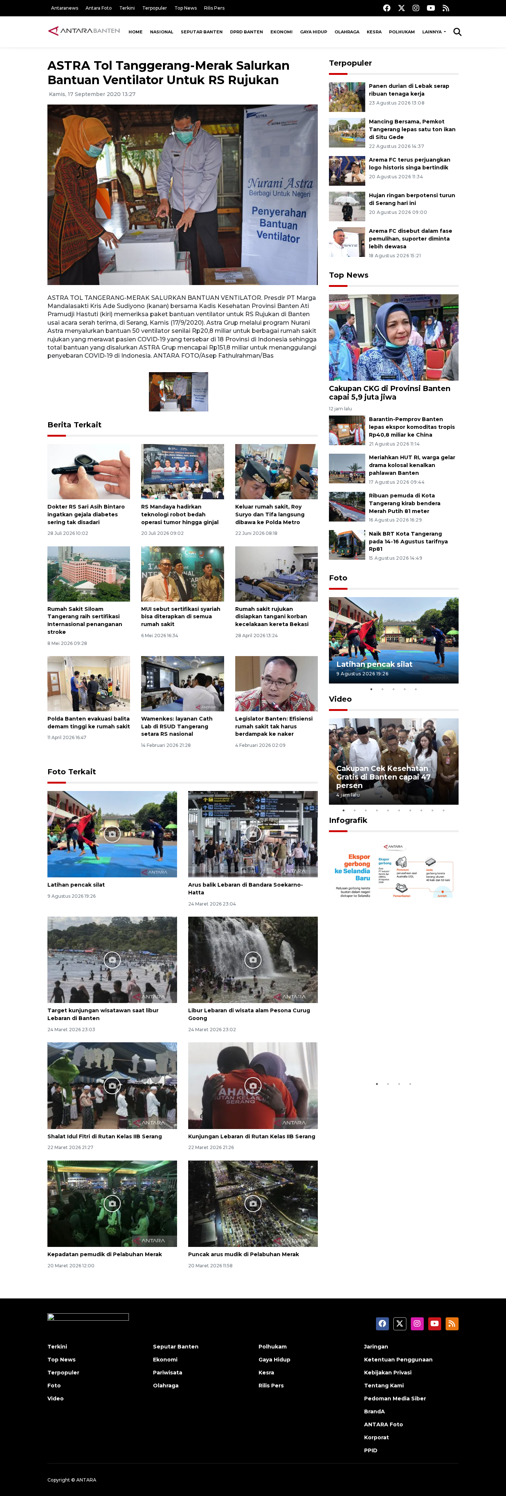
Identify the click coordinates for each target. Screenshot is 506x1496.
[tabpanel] (394, 640)
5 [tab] (416, 689)
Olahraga (346, 31)
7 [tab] (410, 810)
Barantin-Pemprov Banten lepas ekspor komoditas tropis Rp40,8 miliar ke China (412, 427)
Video (340, 699)
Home (136, 31)
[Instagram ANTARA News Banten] (416, 7)
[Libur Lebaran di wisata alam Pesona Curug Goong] (253, 959)
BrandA (374, 1411)
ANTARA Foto (383, 1424)
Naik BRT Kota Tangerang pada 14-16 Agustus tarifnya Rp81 (408, 541)
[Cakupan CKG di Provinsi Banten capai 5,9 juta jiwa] (394, 337)
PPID (370, 1450)
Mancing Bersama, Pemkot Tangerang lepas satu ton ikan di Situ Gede (412, 129)
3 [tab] (393, 689)
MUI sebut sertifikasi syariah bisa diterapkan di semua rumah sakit (180, 617)
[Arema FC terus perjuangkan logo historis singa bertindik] (347, 170)
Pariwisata (167, 1372)
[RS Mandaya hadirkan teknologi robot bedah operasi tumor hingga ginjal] (182, 471)
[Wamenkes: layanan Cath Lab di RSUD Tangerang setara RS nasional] (182, 683)
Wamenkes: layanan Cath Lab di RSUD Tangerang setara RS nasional (177, 726)
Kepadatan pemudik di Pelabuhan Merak (104, 1254)
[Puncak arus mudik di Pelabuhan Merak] (253, 1203)
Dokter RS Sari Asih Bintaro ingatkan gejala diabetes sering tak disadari (86, 514)
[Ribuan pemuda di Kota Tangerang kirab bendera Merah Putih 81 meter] (347, 506)
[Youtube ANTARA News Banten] (431, 7)
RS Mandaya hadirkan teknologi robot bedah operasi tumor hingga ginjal (180, 514)
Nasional (161, 31)
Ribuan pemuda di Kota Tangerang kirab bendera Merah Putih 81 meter (404, 503)
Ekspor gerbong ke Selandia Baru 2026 (388, 1054)
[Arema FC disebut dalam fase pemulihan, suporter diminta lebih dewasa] (347, 241)
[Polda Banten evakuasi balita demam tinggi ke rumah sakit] (88, 683)
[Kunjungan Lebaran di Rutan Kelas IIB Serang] (253, 1085)
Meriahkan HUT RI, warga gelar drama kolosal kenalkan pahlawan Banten (412, 465)
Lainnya (432, 31)
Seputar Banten (202, 31)
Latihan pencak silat (76, 884)
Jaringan (376, 1346)
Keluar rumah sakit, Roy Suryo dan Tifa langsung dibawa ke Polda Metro (269, 514)
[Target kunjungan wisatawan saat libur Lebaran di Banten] (112, 959)
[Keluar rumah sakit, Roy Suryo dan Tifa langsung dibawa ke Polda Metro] (276, 471)
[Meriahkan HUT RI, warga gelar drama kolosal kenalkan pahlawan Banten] (347, 467)
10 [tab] (443, 810)
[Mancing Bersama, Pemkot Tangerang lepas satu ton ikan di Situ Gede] (347, 132)
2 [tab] (382, 689)
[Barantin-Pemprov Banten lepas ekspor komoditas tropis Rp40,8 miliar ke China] (347, 430)
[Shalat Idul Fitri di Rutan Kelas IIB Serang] (112, 1085)
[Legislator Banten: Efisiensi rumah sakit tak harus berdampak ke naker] (276, 683)
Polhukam (402, 31)
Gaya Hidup (313, 31)
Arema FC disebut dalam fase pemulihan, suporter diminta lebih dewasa (410, 239)
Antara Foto (99, 8)
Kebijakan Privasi (388, 1372)
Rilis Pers (214, 8)
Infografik (348, 820)
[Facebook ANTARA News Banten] (386, 7)
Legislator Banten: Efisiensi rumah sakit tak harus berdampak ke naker (274, 726)
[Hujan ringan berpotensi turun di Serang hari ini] (347, 205)
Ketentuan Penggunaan (398, 1359)
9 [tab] (432, 810)
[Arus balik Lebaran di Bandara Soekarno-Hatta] (253, 833)
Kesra (374, 31)
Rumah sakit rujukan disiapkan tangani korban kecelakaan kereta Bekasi (272, 617)
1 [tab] (371, 689)
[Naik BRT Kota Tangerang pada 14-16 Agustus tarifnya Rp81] (347, 544)
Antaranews (64, 8)
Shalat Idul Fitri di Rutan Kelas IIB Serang (104, 1136)
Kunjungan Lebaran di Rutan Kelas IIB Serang (251, 1136)
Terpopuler (154, 8)
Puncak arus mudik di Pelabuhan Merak (243, 1254)
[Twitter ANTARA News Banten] (401, 7)
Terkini (127, 8)
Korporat (376, 1437)
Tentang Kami (384, 1385)
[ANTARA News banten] (84, 31)
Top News (185, 8)
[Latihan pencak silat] (112, 833)
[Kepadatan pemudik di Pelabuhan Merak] (112, 1203)
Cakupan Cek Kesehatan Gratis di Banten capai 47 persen (383, 777)
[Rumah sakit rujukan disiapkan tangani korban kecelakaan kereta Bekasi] (276, 573)
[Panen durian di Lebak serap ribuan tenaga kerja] (347, 96)
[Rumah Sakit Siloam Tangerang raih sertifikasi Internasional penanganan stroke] (88, 573)
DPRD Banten (246, 31)
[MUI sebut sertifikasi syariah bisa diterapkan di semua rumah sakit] (182, 573)
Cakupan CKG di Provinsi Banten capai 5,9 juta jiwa (389, 392)
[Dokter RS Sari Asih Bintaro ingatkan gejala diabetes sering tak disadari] (88, 471)
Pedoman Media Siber (395, 1398)
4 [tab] (405, 689)
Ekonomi (281, 31)
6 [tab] (399, 810)
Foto (338, 577)
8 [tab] (421, 810)
